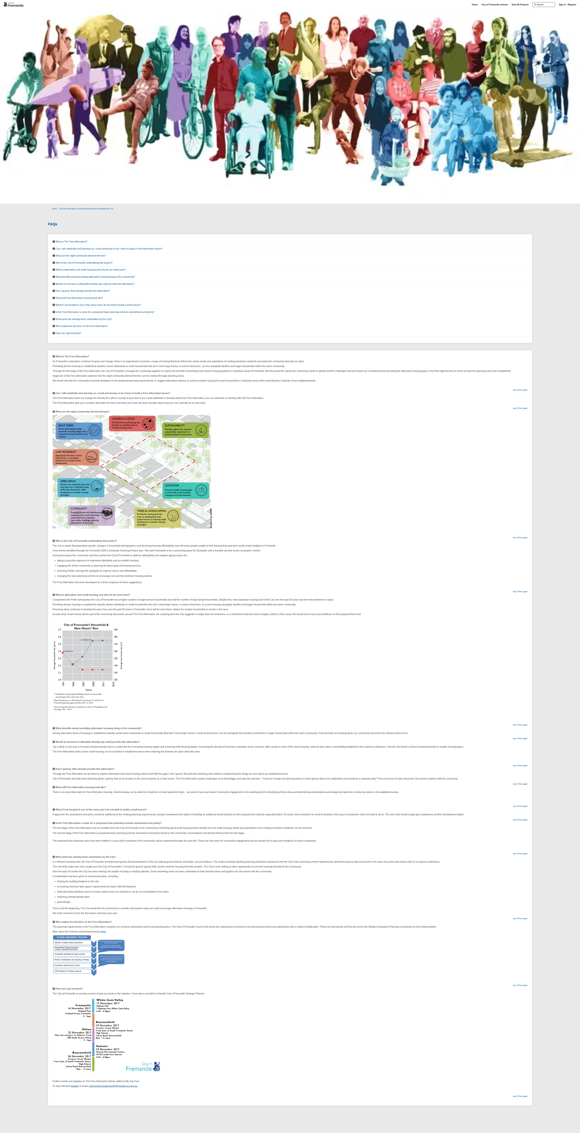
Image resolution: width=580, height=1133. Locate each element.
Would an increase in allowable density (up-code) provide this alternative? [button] (95, 284)
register (75, 1086)
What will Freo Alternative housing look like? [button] (79, 298)
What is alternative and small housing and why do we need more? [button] (91, 269)
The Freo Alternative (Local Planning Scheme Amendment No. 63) (86, 209)
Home (54, 209)
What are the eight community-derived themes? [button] (81, 255)
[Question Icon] (54, 241)
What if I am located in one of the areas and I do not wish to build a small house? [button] (98, 305)
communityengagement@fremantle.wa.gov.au (113, 1086)
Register (572, 4)
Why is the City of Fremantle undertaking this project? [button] (84, 262)
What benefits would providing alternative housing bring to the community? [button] (95, 277)
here (103, 931)
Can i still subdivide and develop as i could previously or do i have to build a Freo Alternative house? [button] (109, 248)
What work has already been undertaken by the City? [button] (84, 319)
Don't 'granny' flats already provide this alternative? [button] (83, 291)
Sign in (562, 4)
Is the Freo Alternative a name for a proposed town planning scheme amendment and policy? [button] (105, 312)
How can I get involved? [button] (68, 333)
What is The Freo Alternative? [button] (71, 241)
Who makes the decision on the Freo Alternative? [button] (82, 326)
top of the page (520, 390)
